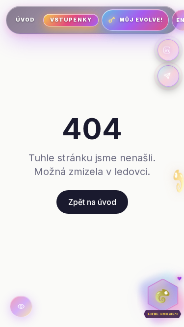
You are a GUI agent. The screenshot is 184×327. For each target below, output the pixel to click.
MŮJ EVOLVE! (141, 20)
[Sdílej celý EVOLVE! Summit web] (168, 76)
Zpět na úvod (92, 202)
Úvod (25, 20)
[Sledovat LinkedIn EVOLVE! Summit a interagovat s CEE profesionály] (168, 50)
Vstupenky (70, 20)
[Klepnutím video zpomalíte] (21, 306)
